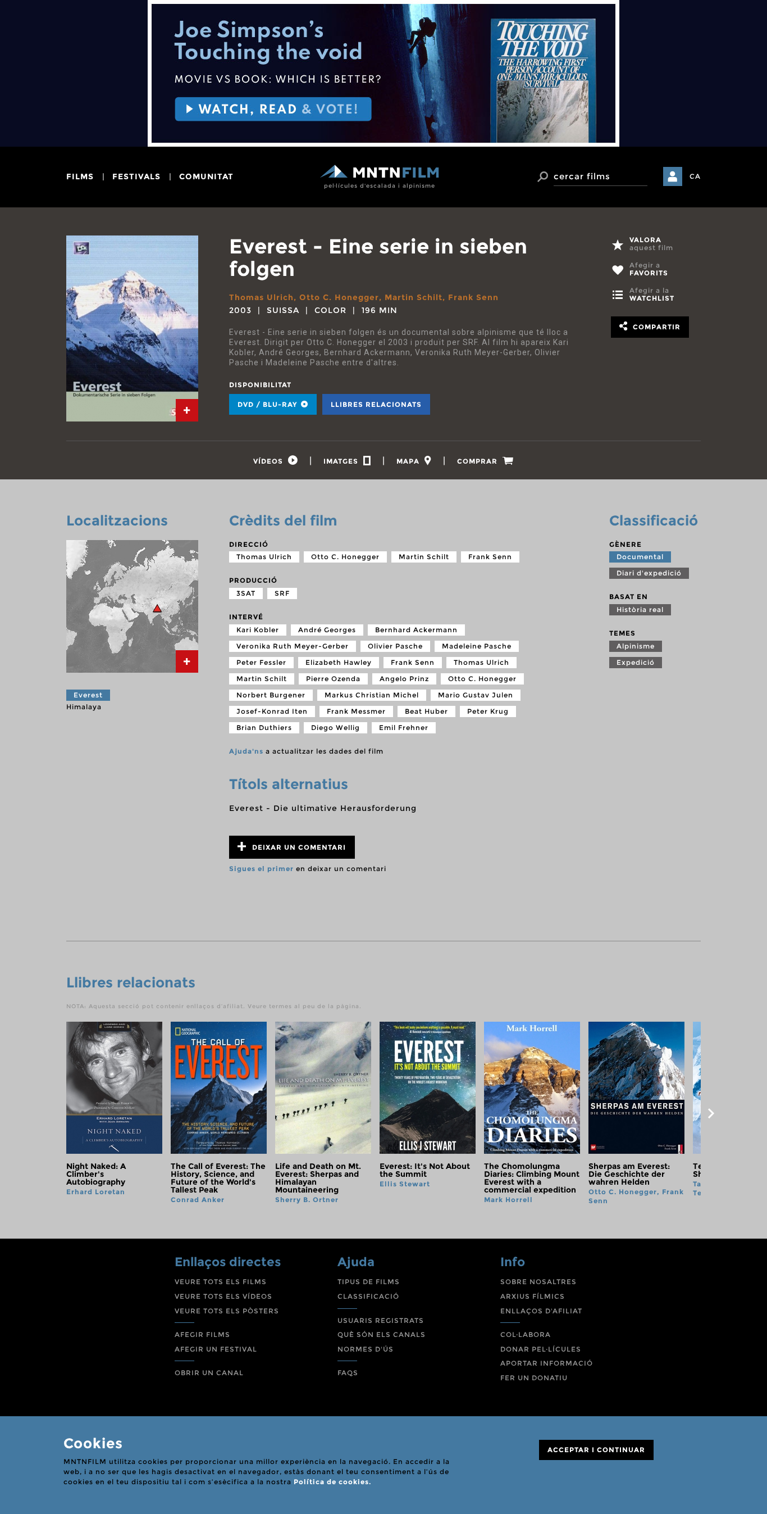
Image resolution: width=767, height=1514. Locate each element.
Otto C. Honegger (339, 297)
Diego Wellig (335, 727)
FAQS (347, 1372)
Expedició (636, 662)
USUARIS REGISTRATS (380, 1320)
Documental (640, 556)
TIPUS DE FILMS (368, 1281)
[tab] (187, 410)
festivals (136, 176)
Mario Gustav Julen (475, 695)
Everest (88, 695)
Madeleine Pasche (477, 646)
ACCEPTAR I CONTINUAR (596, 1449)
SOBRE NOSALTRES (538, 1281)
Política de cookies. (332, 1481)
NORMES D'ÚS (365, 1349)
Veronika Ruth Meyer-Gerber (292, 646)
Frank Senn (473, 297)
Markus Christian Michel (372, 695)
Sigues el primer (261, 868)
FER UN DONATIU (534, 1378)
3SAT (245, 593)
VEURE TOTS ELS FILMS (221, 1281)
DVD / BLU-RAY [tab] (268, 404)
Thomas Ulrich (261, 297)
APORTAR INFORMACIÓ (546, 1363)
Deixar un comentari (298, 847)
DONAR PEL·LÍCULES (540, 1349)
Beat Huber (426, 711)
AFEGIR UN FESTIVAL (216, 1349)
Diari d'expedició (649, 573)
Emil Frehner (403, 727)
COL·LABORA (525, 1334)
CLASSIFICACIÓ (368, 1296)
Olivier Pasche (395, 646)
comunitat (206, 176)
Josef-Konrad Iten (272, 711)
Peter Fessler (261, 662)
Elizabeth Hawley (338, 662)
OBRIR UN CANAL (209, 1372)
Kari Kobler (257, 629)
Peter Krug (488, 711)
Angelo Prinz (404, 678)
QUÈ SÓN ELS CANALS (381, 1334)
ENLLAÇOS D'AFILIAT (541, 1311)
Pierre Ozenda (333, 678)
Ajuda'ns (246, 751)
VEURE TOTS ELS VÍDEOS (223, 1296)
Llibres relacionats (376, 404)
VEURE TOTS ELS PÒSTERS (227, 1311)
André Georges (327, 629)
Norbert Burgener (270, 695)
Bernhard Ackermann (416, 629)
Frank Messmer (356, 711)
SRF (282, 593)
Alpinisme (636, 646)
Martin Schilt (413, 297)
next (711, 1113)
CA (695, 176)
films (80, 176)
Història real (640, 609)
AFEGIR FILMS (202, 1334)
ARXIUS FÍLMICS (532, 1296)
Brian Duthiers (264, 727)
